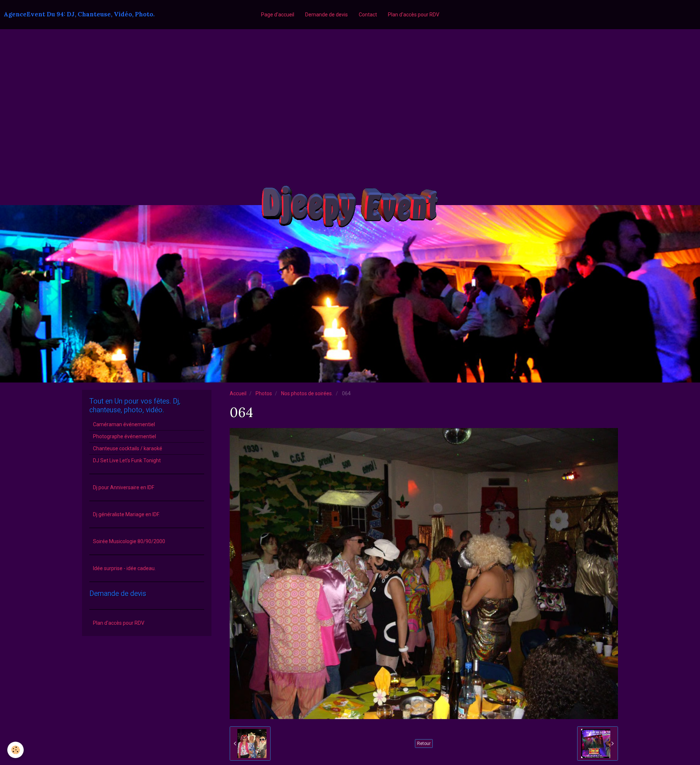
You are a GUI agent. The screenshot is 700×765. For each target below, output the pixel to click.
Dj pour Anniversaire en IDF (123, 487)
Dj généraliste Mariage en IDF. (126, 514)
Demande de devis (326, 14)
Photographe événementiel (124, 436)
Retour (424, 743)
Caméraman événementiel (124, 424)
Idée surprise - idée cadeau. (124, 568)
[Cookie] (15, 750)
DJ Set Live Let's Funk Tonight (127, 460)
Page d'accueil (277, 14)
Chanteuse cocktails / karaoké (127, 448)
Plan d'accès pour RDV (413, 14)
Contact (368, 14)
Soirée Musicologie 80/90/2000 (129, 541)
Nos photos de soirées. (307, 393)
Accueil (238, 393)
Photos (264, 393)
